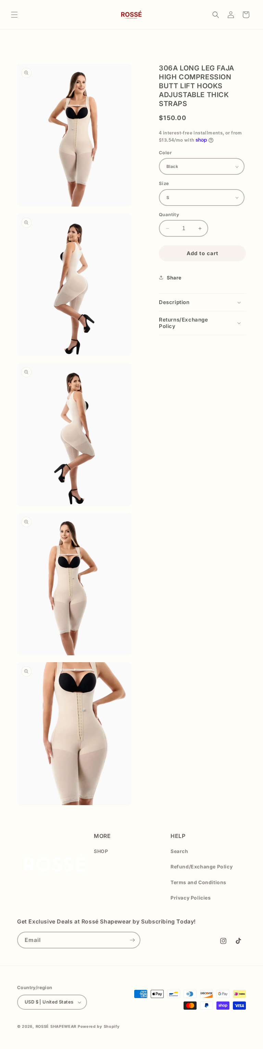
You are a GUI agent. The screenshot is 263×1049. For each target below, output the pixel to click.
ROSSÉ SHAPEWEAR (56, 1026)
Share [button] (174, 277)
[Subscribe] (132, 940)
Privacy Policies (191, 898)
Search (179, 851)
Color (165, 152)
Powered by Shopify (99, 1026)
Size (164, 183)
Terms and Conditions (198, 882)
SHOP (101, 851)
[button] (14, 14)
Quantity (169, 214)
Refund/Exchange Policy (202, 866)
